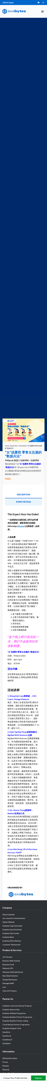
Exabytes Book (8, 937)
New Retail (22, 446)
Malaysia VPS (8, 968)
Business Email (8, 964)
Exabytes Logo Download (12, 926)
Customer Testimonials (11, 945)
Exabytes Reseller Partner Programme (17, 1017)
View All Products (10, 991)
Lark (4, 987)
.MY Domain (7, 957)
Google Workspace (10, 979)
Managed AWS (8, 983)
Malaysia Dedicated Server (13, 972)
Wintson (20, 526)
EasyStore (6, 1032)
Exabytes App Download (12, 929)
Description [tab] (23, 494)
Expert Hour (14, 446)
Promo (5, 1062)
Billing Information (10, 1058)
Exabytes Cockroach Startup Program (17, 1006)
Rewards (6, 1069)
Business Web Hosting (11, 961)
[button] (42, 11)
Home (7, 446)
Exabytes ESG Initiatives (12, 941)
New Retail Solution (10, 976)
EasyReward (7, 1040)
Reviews (6, 1066)
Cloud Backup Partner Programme (16, 1024)
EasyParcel (7, 1036)
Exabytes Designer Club (12, 1028)
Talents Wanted (8, 922)
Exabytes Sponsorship (11, 1009)
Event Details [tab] (23, 502)
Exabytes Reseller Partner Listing (15, 1021)
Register (38, 1078)
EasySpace (7, 1043)
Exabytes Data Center (11, 933)
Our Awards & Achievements (14, 918)
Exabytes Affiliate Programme (14, 1013)
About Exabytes (9, 914)
